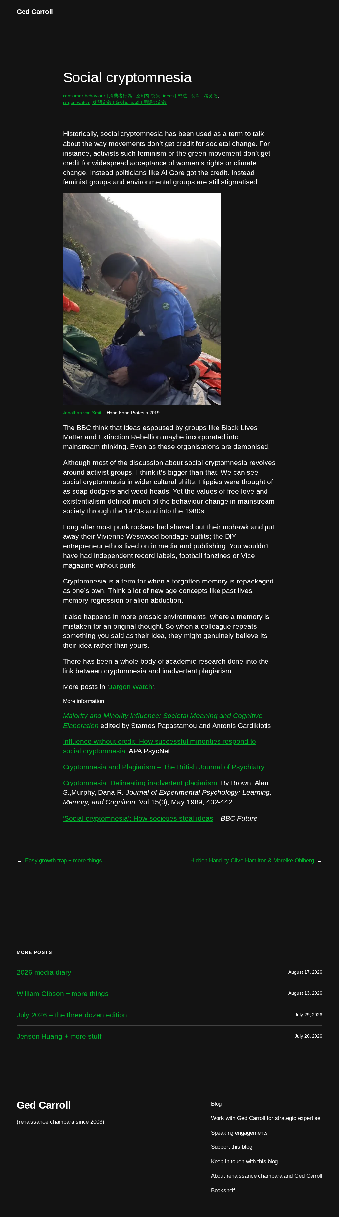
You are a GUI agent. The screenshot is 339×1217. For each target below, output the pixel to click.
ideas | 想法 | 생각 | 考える (190, 95)
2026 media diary (44, 972)
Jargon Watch (130, 686)
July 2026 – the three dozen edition (72, 1015)
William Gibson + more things (63, 993)
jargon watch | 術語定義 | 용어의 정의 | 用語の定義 (115, 102)
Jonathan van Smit (82, 412)
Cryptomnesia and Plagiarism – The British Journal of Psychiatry (164, 767)
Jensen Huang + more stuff (59, 1036)
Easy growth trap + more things (63, 860)
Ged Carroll (35, 11)
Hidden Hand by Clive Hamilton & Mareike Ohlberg (252, 860)
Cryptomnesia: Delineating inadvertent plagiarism (140, 782)
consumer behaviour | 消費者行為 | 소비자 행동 (112, 95)
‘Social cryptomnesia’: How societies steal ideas (138, 818)
